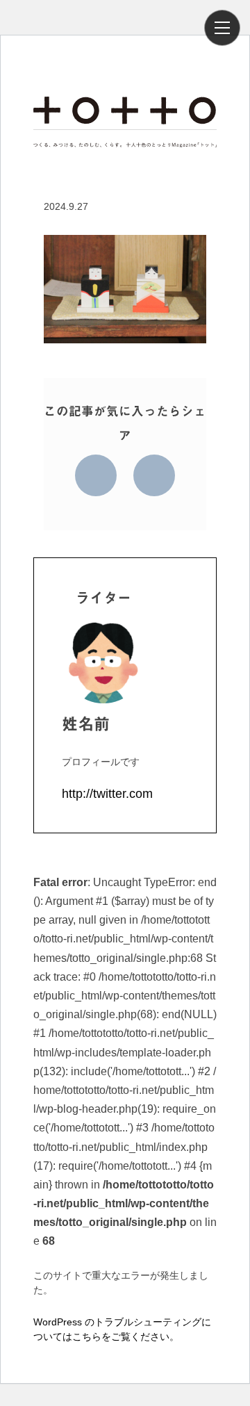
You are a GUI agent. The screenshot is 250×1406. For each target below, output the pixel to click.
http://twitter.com (107, 794)
